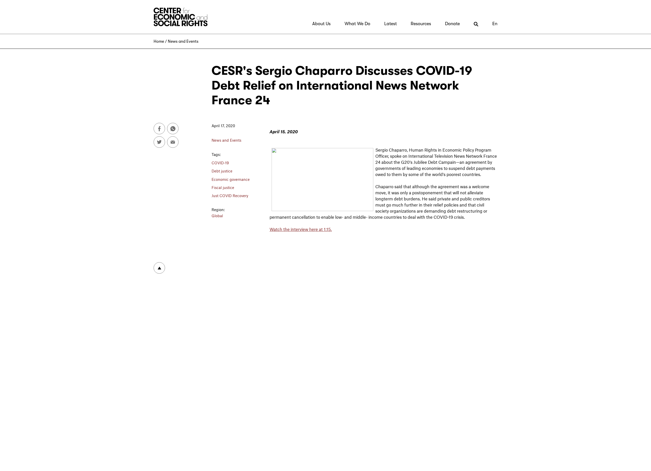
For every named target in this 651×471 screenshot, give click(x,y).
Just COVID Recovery (230, 195)
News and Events (183, 41)
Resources (421, 23)
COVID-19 (220, 162)
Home (159, 41)
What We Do (357, 23)
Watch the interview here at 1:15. (301, 229)
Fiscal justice (223, 187)
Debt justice (222, 171)
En (494, 23)
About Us (321, 23)
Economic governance (231, 179)
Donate (452, 23)
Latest (390, 23)
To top (159, 268)
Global (217, 215)
